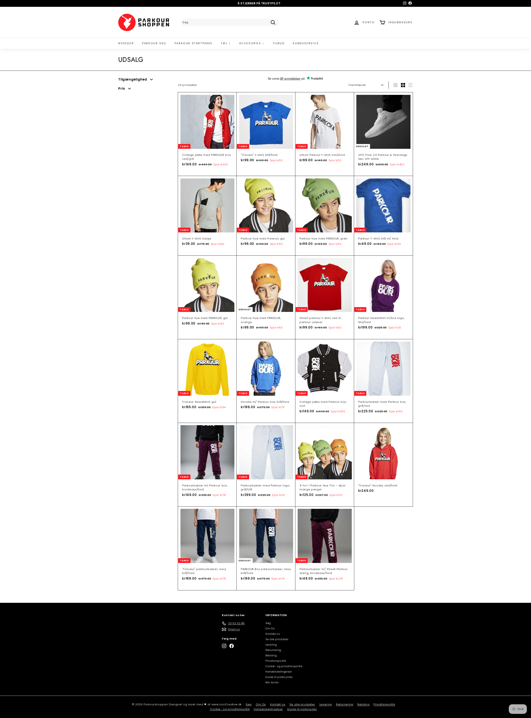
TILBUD (279, 43)
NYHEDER (126, 43)
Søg (268, 623)
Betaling (271, 655)
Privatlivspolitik (276, 661)
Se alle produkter (277, 639)
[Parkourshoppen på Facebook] (231, 646)
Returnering (273, 650)
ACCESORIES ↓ (251, 43)
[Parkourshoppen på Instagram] (224, 646)
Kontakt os (273, 634)
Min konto (272, 682)
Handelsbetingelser (279, 671)
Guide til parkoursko (279, 677)
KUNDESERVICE (306, 43)
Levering (271, 644)
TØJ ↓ (226, 43)
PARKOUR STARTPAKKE (194, 43)
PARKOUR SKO (154, 43)
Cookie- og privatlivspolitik (284, 666)
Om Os (270, 628)
